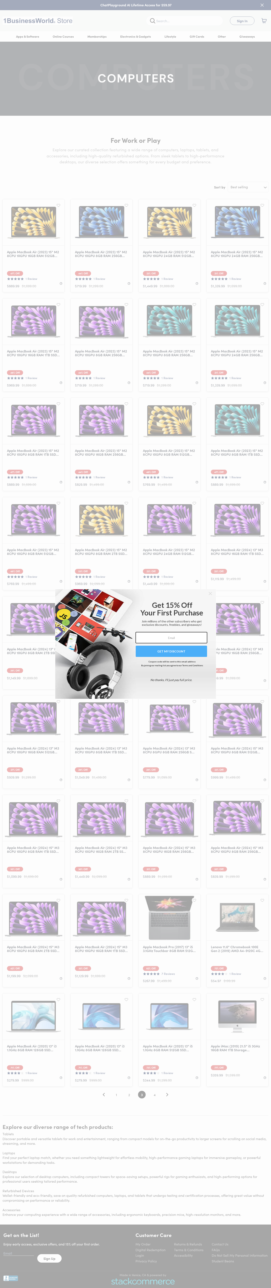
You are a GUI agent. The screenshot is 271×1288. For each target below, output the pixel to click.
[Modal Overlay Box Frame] (135, 644)
